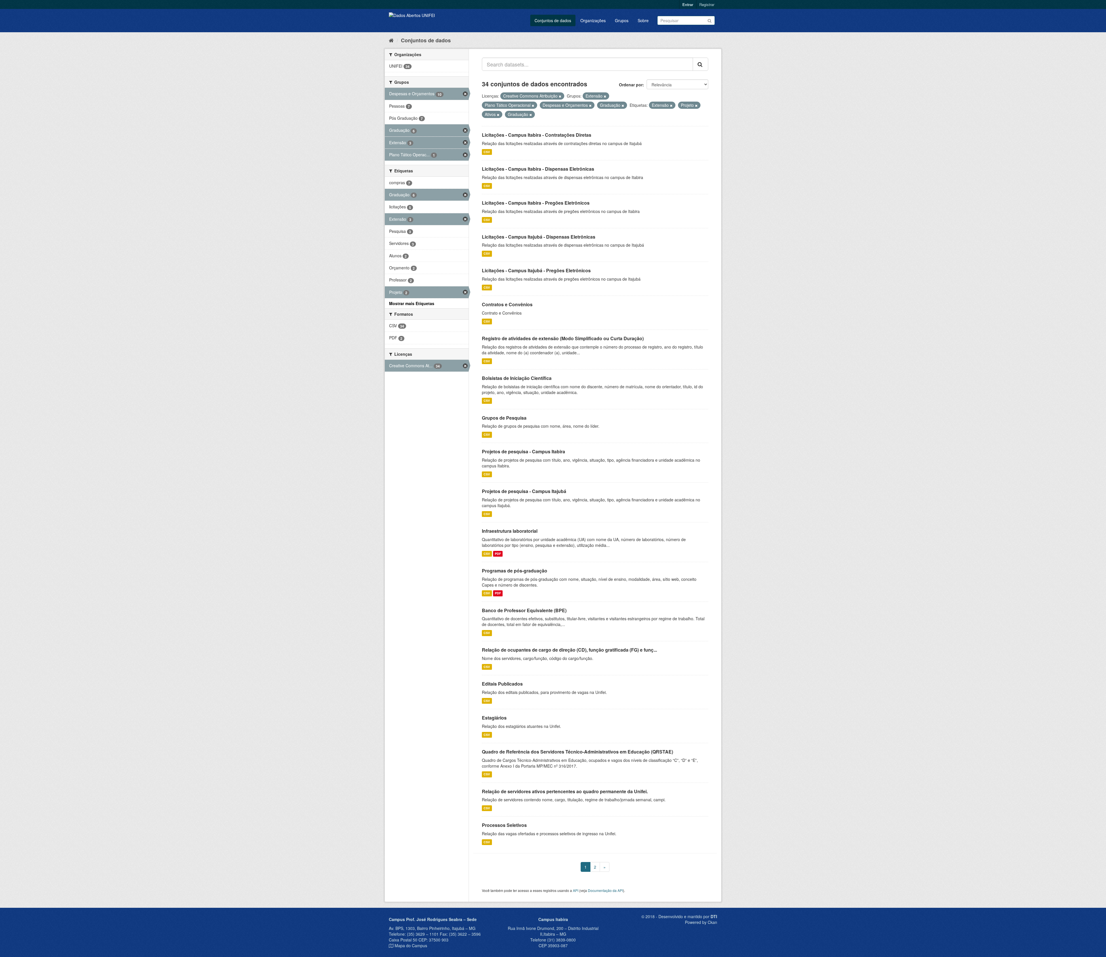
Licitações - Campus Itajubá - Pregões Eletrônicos (536, 270)
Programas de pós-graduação (514, 570)
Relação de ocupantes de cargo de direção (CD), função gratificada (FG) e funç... (569, 649)
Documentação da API (605, 890)
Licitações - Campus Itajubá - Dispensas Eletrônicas (538, 236)
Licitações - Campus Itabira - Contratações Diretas (536, 135)
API (575, 890)
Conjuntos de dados (553, 20)
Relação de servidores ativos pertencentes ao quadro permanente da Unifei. (565, 791)
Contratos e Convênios (507, 304)
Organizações (593, 20)
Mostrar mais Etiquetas (411, 303)
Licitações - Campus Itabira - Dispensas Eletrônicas (538, 168)
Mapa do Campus (411, 945)
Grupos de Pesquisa (504, 417)
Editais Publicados (502, 683)
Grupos (621, 20)
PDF (498, 553)
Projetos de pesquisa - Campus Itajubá (524, 491)
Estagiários (494, 717)
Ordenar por (631, 84)
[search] (700, 64)
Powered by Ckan (701, 922)
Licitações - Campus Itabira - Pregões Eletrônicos (536, 202)
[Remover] (560, 96)
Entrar (687, 4)
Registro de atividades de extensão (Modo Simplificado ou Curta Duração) (563, 338)
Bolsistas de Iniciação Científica (517, 378)
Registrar (706, 4)
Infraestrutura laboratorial (509, 531)
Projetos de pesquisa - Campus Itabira (523, 451)
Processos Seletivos (504, 825)
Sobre (643, 20)
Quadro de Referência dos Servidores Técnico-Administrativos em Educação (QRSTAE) (577, 751)
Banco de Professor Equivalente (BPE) (524, 610)
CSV (487, 152)
